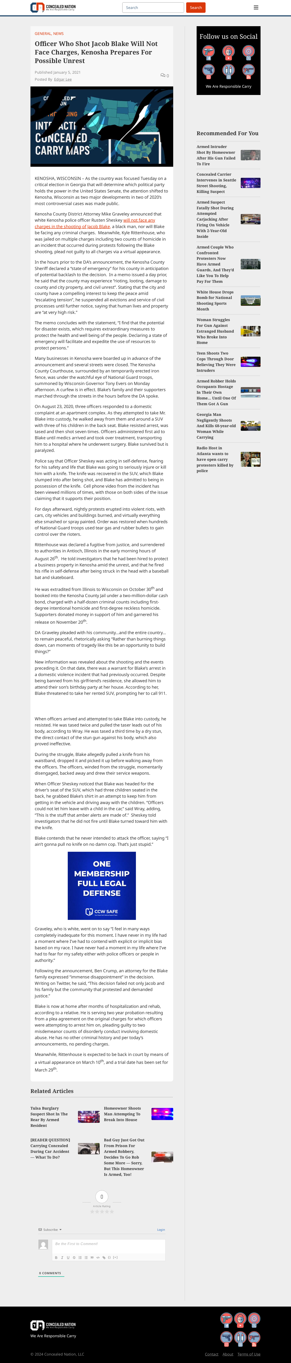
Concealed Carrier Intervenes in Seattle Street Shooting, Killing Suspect (216, 183)
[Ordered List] (80, 1257)
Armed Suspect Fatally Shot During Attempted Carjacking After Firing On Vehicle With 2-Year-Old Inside (215, 219)
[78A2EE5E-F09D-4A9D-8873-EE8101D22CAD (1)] (102, 918)
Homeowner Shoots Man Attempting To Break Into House (122, 1114)
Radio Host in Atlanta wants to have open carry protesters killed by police (215, 459)
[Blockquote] (92, 1257)
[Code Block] (98, 1257)
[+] (115, 1257)
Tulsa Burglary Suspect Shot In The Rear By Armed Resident (49, 1117)
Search (196, 7)
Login (160, 1230)
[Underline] (68, 1257)
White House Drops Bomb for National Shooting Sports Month (215, 300)
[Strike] (74, 1257)
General (43, 33)
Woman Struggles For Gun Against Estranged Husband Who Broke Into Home (215, 331)
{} (109, 1257)
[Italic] (62, 1257)
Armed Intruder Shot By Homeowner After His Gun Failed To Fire (216, 155)
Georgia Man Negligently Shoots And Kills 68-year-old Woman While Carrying (216, 426)
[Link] (104, 1257)
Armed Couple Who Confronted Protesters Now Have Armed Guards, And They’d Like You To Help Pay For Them (215, 264)
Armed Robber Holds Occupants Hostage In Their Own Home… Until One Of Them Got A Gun (216, 392)
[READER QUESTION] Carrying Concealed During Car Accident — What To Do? (50, 1148)
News (58, 33)
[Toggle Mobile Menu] (256, 7)
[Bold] (56, 1257)
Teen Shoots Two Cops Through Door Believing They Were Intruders (216, 361)
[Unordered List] (86, 1257)
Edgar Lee (63, 79)
